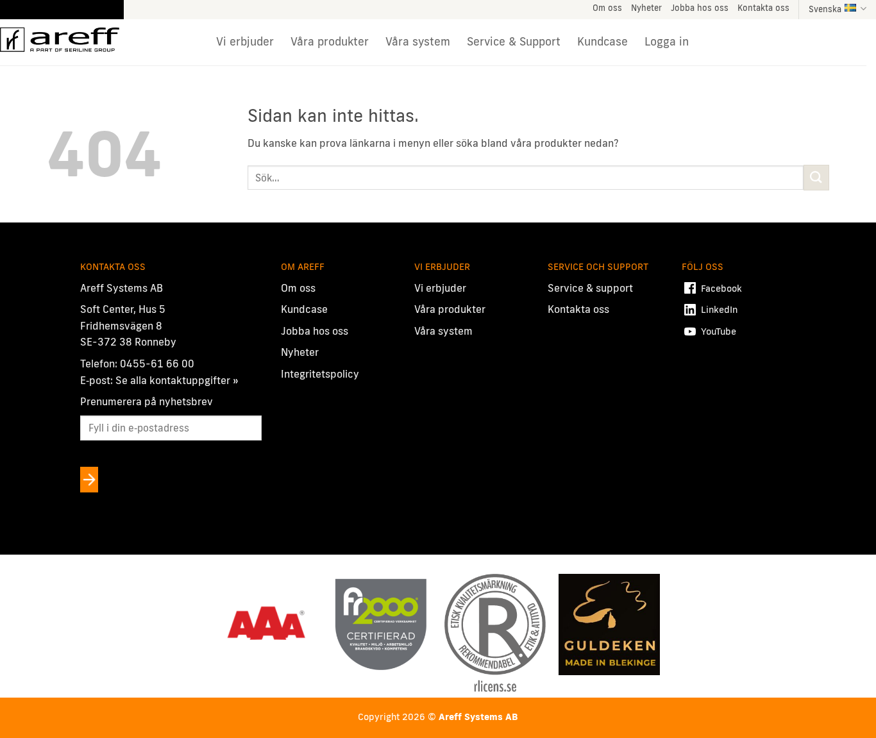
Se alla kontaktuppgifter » (177, 380)
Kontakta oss (763, 8)
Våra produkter (330, 41)
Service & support (590, 287)
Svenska (825, 9)
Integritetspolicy (320, 373)
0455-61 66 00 (157, 363)
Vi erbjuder (245, 41)
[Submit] (816, 177)
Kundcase (602, 41)
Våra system (417, 41)
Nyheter (646, 8)
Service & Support (513, 41)
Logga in (666, 41)
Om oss (607, 8)
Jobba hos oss (700, 8)
